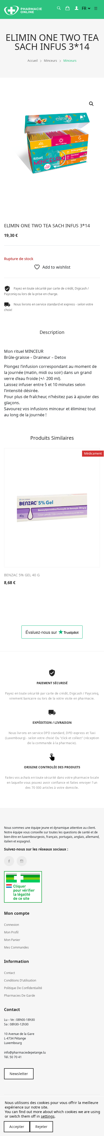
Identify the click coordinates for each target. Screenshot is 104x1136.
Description (52, 332)
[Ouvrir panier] (67, 8)
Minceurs (50, 60)
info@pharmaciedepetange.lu (25, 1052)
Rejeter (41, 1126)
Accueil (33, 60)
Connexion (11, 925)
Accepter (16, 1126)
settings (48, 1116)
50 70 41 (16, 1057)
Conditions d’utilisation (20, 980)
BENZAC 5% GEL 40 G (22, 575)
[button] (91, 103)
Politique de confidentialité (23, 988)
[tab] (52, 334)
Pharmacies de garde (19, 995)
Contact (9, 973)
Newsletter (19, 1073)
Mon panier (12, 940)
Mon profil (11, 932)
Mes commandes (16, 947)
